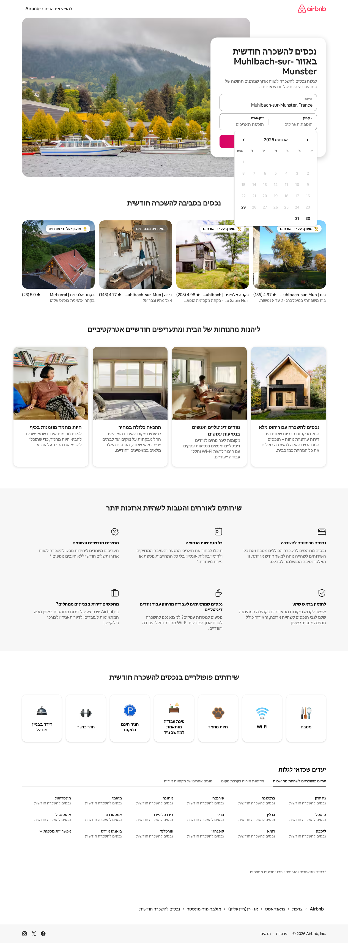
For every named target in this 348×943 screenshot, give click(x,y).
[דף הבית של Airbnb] (312, 8)
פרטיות (281, 933)
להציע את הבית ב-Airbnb (48, 9)
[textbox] (293, 124)
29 (243, 207)
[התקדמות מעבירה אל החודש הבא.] (244, 140)
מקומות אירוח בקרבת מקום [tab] (242, 781)
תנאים (266, 933)
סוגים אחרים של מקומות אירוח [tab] (188, 781)
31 (297, 218)
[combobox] (268, 105)
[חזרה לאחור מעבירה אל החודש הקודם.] (307, 140)
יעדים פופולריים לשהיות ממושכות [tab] (299, 781)
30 (308, 218)
